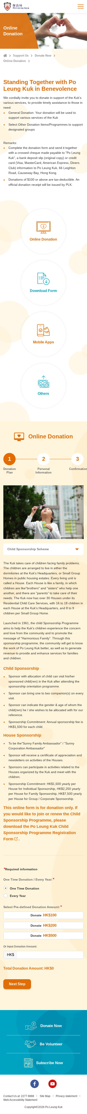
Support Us (21, 55)
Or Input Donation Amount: (20, 946)
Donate (43, 915)
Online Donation (14, 61)
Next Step (17, 984)
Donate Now (43, 55)
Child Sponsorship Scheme (28, 549)
